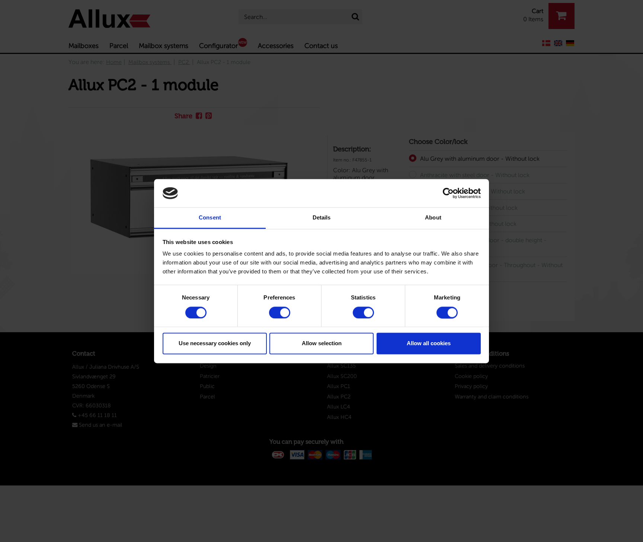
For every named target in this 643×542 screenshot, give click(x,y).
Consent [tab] (210, 218)
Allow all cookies (429, 343)
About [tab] (433, 218)
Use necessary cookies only (215, 343)
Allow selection (322, 343)
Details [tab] (322, 218)
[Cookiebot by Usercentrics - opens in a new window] (448, 193)
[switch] (279, 312)
